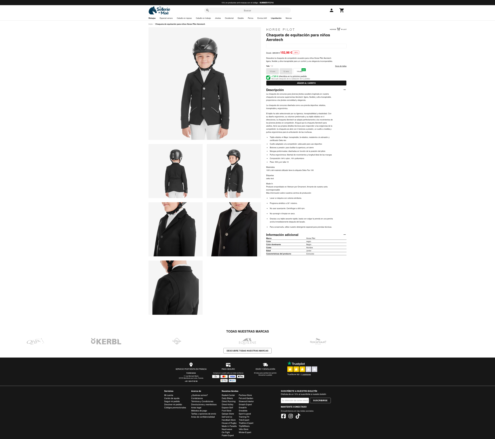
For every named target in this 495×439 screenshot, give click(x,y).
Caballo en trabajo (203, 18)
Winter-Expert (245, 432)
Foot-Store (226, 410)
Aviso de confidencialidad (203, 416)
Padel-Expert (228, 435)
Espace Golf (227, 407)
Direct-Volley (227, 404)
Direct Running (229, 401)
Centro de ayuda (171, 398)
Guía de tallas (340, 66)
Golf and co (227, 416)
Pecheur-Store (245, 395)
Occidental (229, 18)
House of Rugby (229, 422)
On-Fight (226, 432)
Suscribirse (320, 400)
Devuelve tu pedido (265, 375)
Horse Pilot (280, 29)
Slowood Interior (246, 401)
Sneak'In (243, 407)
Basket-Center (228, 395)
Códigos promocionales (175, 407)
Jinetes (218, 18)
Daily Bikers (227, 398)
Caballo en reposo (184, 18)
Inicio (150, 24)
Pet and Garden (246, 398)
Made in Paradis (229, 426)
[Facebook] (283, 416)
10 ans (272, 71)
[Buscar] (207, 10)
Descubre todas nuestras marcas (247, 350)
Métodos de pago (199, 410)
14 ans (301, 71)
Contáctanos (191, 373)
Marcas (289, 18)
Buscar (247, 10)
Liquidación (276, 18)
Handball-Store (229, 419)
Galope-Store (228, 413)
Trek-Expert (244, 419)
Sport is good (245, 413)
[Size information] (272, 66)
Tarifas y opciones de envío (203, 413)
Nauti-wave (227, 429)
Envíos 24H (262, 18)
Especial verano (166, 18)
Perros (250, 18)
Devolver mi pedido (173, 404)
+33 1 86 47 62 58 (191, 381)
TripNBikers (244, 426)
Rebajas (152, 18)
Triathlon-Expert (246, 422)
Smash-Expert (245, 404)
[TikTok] (297, 416)
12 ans (286, 71)
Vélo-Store (243, 429)
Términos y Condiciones (202, 401)
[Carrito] (341, 10)
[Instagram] (290, 416)
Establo (241, 18)
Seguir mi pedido (172, 401)
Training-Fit (244, 416)
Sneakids (243, 410)
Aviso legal (196, 407)
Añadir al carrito (306, 83)
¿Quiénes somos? (199, 395)
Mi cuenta (168, 395)
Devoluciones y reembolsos (204, 404)
